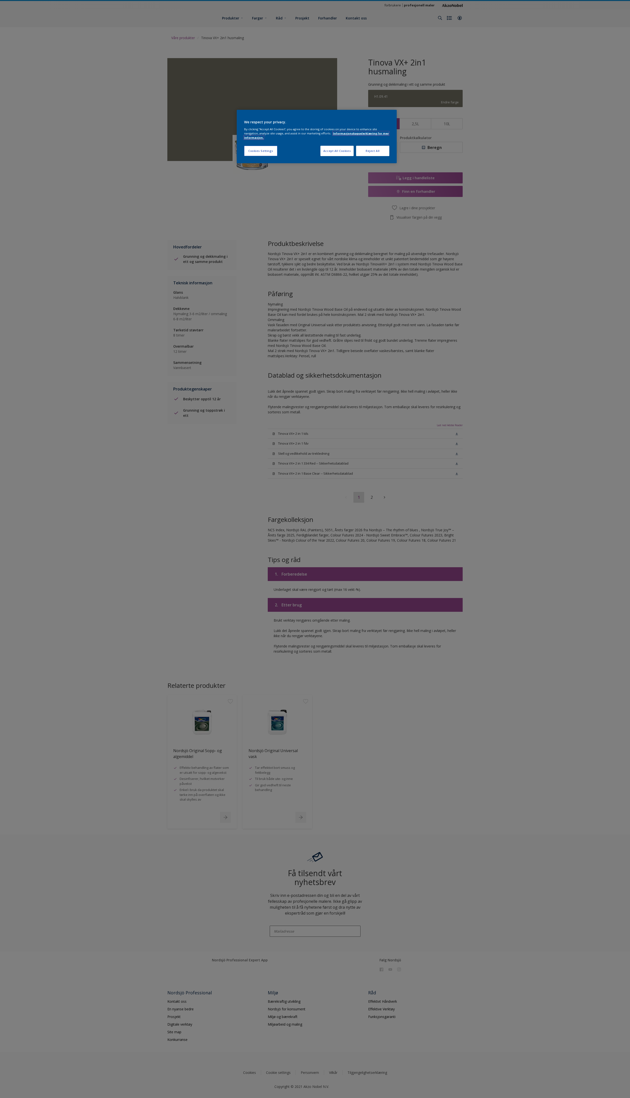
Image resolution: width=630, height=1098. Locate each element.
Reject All (373, 151)
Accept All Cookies (337, 151)
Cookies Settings (260, 151)
